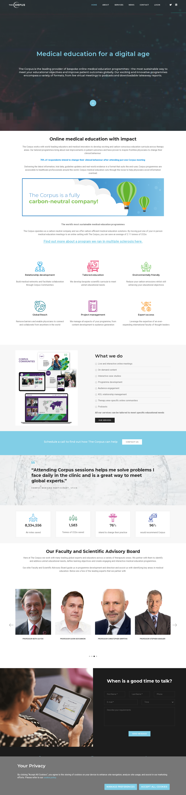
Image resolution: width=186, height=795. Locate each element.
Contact (144, 5)
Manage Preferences (121, 786)
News (131, 5)
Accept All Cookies (154, 786)
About (105, 5)
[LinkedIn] (175, 5)
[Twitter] (170, 5)
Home (94, 5)
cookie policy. (50, 777)
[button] (169, 479)
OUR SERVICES (105, 420)
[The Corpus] (17, 4)
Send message (139, 734)
